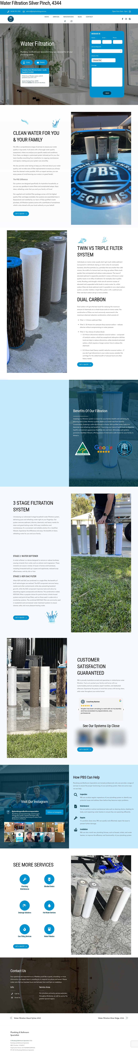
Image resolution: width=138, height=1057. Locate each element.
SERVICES (56, 17)
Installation (84, 829)
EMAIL (42, 62)
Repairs (82, 818)
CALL (28, 62)
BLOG (80, 17)
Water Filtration (49, 936)
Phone (114, 38)
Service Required (96, 47)
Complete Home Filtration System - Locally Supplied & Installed (34, 71)
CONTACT (89, 17)
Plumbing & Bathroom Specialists (20, 1040)
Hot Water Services (49, 913)
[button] (123, 709)
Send (107, 93)
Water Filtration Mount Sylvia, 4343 (27, 1018)
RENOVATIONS (68, 17)
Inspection (83, 794)
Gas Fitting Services (24, 936)
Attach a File (95, 56)
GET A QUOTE (19, 214)
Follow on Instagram (55, 812)
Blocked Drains (49, 886)
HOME (47, 17)
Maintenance (84, 806)
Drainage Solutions (24, 913)
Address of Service (78, 984)
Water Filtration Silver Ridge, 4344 (111, 1018)
